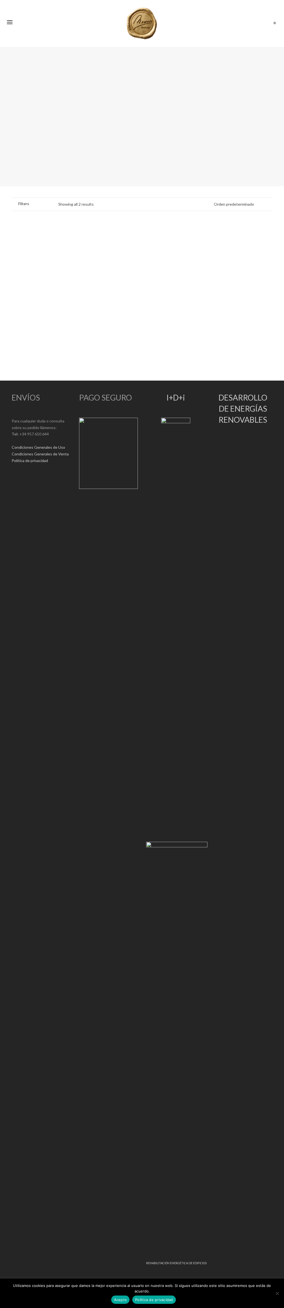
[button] (24, 303)
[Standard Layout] (37, 204)
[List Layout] (44, 204)
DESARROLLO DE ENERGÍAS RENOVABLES (243, 408)
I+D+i (175, 397)
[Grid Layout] (51, 204)
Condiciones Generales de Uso (38, 447)
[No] (277, 1293)
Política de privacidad (30, 460)
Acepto (120, 1299)
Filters (23, 203)
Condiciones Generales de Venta (40, 454)
